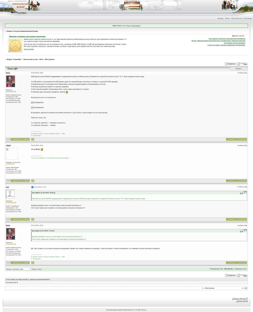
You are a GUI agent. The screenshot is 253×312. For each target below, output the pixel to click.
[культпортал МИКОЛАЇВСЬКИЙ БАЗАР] (20, 5)
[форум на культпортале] (17, 1)
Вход (128, 25)
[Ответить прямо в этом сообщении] (241, 139)
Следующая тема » (240, 269)
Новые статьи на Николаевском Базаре (22, 31)
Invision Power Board (124, 310)
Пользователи (236, 18)
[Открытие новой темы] (242, 64)
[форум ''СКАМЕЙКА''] (131, 1)
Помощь (221, 18)
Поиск (227, 18)
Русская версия (111, 310)
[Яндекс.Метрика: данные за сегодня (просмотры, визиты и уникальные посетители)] (238, 299)
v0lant (8, 145)
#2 (246, 145)
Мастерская (49, 59)
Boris (8, 73)
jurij (7, 187)
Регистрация (136, 25)
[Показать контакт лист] (16, 139)
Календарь (248, 18)
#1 (246, 73)
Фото (41, 59)
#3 (246, 186)
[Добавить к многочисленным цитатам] (231, 139)
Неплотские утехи (30, 59)
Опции (237, 68)
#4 (246, 225)
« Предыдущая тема (216, 269)
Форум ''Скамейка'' (14, 59)
